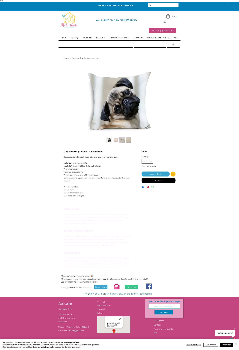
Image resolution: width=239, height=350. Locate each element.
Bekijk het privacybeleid (71, 347)
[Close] (236, 344)
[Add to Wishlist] (173, 174)
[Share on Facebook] (143, 186)
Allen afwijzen (211, 344)
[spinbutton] (147, 161)
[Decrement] (143, 161)
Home (66, 58)
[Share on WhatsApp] (152, 186)
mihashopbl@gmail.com (74, 330)
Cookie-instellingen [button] (193, 344)
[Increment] (151, 161)
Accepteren (226, 344)
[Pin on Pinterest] (147, 186)
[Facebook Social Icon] (149, 286)
